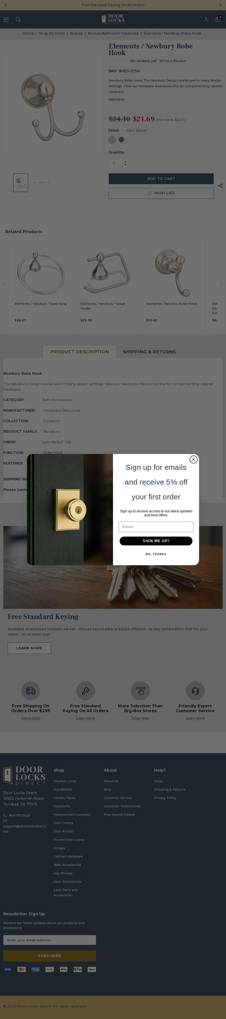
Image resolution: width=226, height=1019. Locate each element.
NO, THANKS (156, 554)
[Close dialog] (193, 459)
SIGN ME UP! (156, 541)
